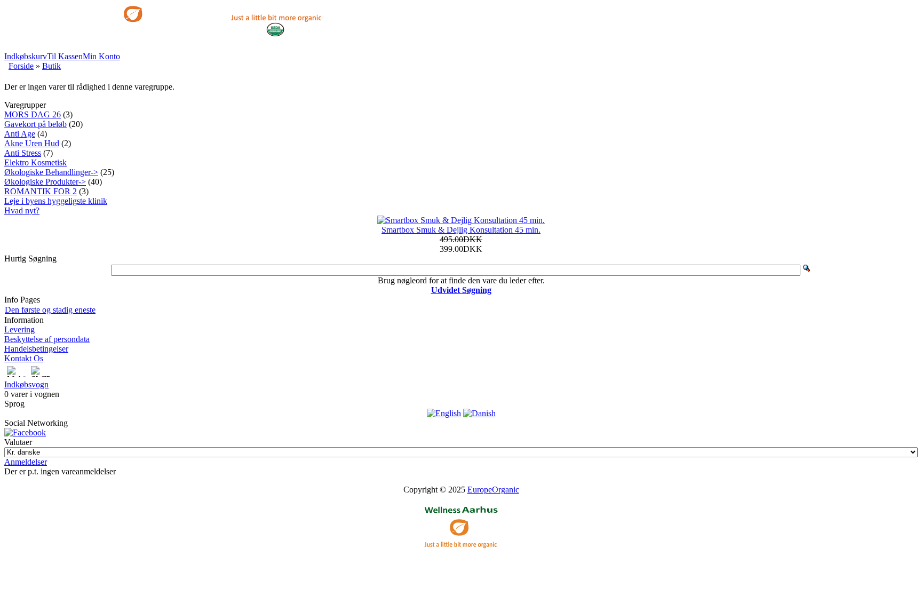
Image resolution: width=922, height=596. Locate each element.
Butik (51, 65)
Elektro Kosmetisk (35, 162)
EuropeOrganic (493, 489)
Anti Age (19, 133)
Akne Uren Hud (31, 143)
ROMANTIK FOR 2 (40, 191)
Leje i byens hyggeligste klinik (55, 200)
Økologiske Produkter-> (45, 181)
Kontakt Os (23, 358)
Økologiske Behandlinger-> (51, 172)
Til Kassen (65, 56)
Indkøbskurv (25, 56)
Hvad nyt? (21, 210)
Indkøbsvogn (26, 384)
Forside (21, 65)
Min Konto (101, 56)
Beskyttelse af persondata (47, 339)
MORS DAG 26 (32, 114)
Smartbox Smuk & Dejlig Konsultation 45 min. (461, 229)
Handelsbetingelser (36, 348)
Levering (19, 329)
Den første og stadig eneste (50, 309)
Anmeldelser (25, 461)
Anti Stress (22, 152)
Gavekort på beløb (35, 124)
